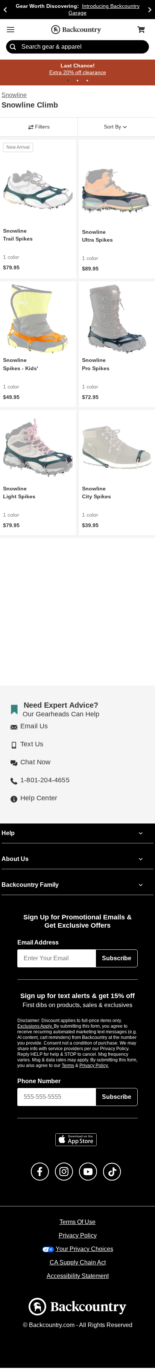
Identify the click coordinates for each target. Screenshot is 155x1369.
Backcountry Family (30, 886)
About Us (15, 860)
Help (8, 834)
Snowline (14, 95)
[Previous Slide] (5, 9)
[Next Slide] (149, 9)
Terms (78, 1066)
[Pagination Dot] (68, 81)
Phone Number (39, 1082)
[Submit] (13, 47)
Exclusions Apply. (35, 1027)
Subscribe (116, 959)
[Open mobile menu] (10, 29)
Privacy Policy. (104, 1066)
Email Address (38, 943)
